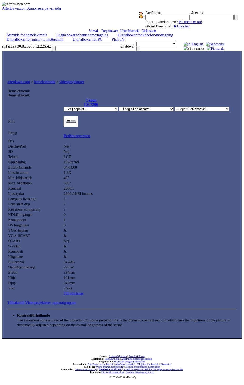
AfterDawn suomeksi (125, 364)
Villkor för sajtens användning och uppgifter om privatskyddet (153, 369)
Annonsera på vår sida (44, 8)
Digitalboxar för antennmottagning (82, 35)
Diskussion (149, 31)
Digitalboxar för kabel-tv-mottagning (145, 35)
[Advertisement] (122, 64)
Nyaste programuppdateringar (109, 366)
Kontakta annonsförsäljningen (140, 372)
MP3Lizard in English (147, 364)
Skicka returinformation (112, 372)
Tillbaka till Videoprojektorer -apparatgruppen (41, 302)
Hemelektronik (129, 31)
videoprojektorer (71, 82)
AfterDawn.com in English (100, 364)
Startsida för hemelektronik (27, 35)
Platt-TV (118, 39)
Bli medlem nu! (190, 22)
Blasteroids (165, 364)
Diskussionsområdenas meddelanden (142, 366)
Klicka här (181, 26)
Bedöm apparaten (77, 136)
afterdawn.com (18, 82)
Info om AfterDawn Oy (86, 369)
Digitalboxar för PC (87, 39)
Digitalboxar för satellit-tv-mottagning (35, 39)
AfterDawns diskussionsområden (136, 359)
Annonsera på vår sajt (110, 369)
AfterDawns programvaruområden (129, 361)
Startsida (93, 31)
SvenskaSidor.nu (137, 356)
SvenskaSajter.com (118, 356)
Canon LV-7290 (91, 102)
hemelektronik (44, 82)
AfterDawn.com (14, 8)
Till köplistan (73, 293)
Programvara (109, 31)
